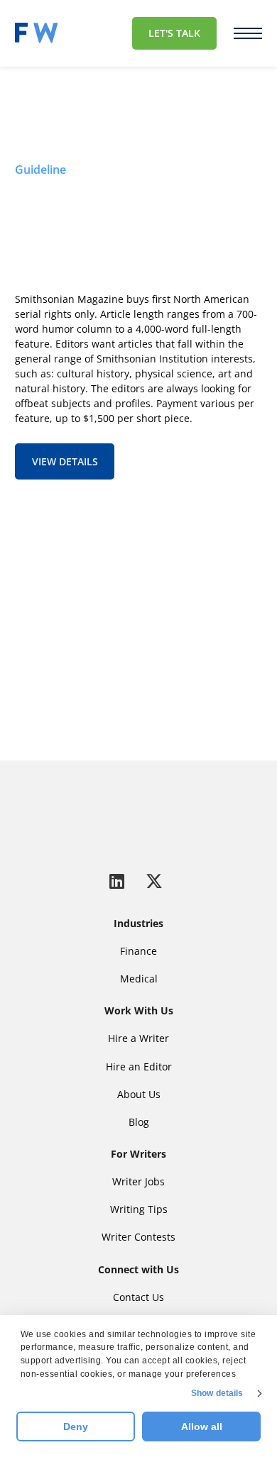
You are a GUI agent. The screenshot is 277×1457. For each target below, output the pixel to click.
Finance (138, 951)
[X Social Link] (154, 881)
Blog (139, 1122)
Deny (75, 1426)
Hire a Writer (138, 1038)
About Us (139, 1094)
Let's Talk (174, 33)
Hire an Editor (139, 1066)
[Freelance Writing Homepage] (138, 815)
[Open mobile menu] (248, 33)
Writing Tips (139, 1209)
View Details (65, 461)
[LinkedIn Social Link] (119, 881)
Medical (139, 978)
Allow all (201, 1426)
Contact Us (95, 676)
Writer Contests (138, 1236)
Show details (217, 1393)
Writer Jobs (138, 1181)
